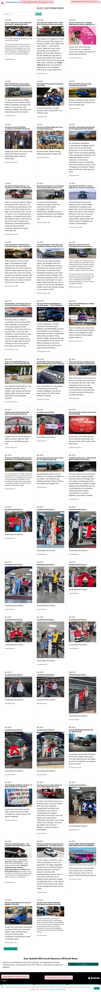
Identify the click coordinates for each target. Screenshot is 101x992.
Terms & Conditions (58, 989)
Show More (10, 949)
